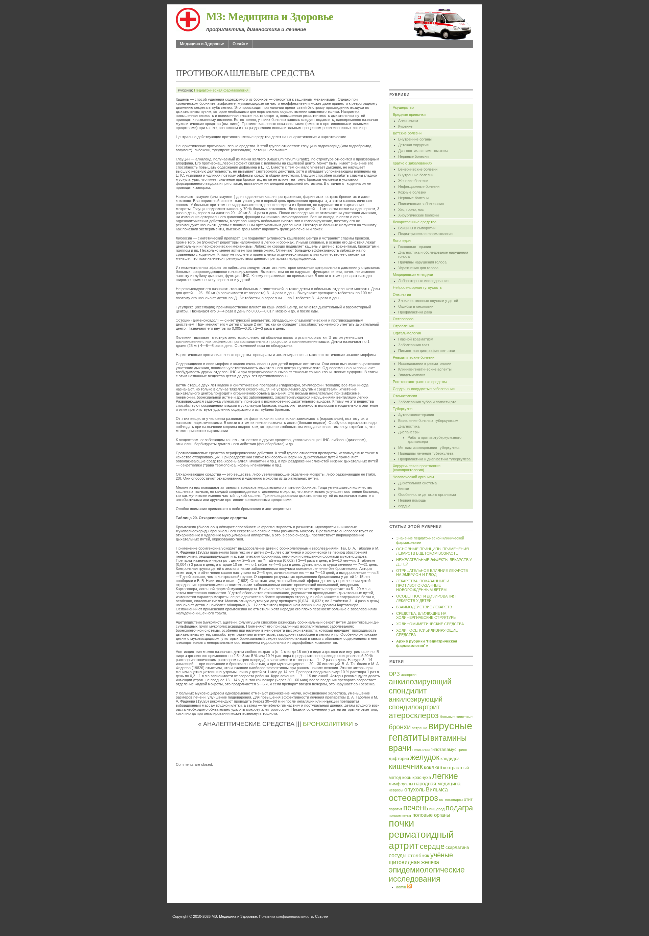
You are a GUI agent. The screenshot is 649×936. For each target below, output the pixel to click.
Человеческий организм (413, 477)
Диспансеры (408, 432)
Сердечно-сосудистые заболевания (424, 389)
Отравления (403, 326)
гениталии (421, 750)
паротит (395, 809)
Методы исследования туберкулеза (428, 448)
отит (468, 799)
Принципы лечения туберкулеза (425, 453)
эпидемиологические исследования (427, 874)
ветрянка (419, 728)
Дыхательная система (417, 483)
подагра (459, 808)
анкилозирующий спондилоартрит (415, 703)
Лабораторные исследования (423, 281)
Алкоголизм (408, 121)
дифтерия (399, 758)
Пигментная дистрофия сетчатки (426, 351)
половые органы (431, 815)
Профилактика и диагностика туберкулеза (434, 459)
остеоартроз (413, 798)
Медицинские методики (413, 275)
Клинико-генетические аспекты (425, 369)
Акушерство (403, 107)
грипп (462, 750)
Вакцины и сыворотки (416, 228)
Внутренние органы (415, 139)
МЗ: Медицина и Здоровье (270, 16)
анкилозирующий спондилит (420, 686)
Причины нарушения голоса (422, 262)
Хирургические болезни (418, 215)
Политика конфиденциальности (286, 916)
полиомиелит (400, 815)
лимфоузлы (401, 783)
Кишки (403, 489)
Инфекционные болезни (418, 186)
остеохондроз (451, 800)
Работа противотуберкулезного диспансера (434, 439)
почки (401, 823)
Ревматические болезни (413, 357)
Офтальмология (407, 333)
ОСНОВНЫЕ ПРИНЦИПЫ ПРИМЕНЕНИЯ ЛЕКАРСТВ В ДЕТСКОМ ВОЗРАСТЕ (432, 551)
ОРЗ (394, 674)
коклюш (433, 767)
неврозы (396, 790)
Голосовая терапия (414, 247)
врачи (400, 748)
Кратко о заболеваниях (412, 163)
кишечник (406, 766)
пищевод (436, 809)
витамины (448, 738)
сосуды (398, 855)
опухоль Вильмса (426, 789)
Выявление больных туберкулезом (428, 421)
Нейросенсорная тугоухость (417, 287)
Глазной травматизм (415, 339)
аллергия (408, 675)
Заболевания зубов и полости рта (427, 402)
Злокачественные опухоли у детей (428, 301)
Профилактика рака (415, 312)
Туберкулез (402, 409)
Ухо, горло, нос (411, 209)
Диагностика (408, 426)
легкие (445, 776)
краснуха (421, 777)
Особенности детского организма (427, 494)
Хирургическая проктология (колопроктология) (416, 468)
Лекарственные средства (414, 222)
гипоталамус (444, 749)
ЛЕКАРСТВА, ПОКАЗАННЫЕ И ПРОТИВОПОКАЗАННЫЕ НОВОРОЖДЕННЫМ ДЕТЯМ (422, 585)
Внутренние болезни (415, 175)
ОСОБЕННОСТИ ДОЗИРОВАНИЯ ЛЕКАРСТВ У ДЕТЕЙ (426, 598)
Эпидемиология (411, 375)
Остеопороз (403, 319)
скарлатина (457, 847)
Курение (405, 126)
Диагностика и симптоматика (423, 151)
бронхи (400, 727)
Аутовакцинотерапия (416, 415)
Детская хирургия (413, 145)
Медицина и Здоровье (202, 44)
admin (401, 887)
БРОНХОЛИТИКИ (328, 723)
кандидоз (449, 758)
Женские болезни (413, 181)
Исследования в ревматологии (424, 363)
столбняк (418, 855)
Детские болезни (407, 133)
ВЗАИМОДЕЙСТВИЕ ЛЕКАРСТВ (424, 607)
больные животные (456, 717)
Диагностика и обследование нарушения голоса (433, 254)
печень (415, 807)
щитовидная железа (414, 862)
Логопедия (402, 240)
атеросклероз (414, 715)
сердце (404, 506)
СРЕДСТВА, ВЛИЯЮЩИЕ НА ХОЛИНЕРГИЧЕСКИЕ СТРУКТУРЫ (426, 615)
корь (406, 777)
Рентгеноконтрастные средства (420, 382)
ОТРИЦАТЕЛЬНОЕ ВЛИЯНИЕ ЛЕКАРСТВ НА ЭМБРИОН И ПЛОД (432, 572)
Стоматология (405, 396)
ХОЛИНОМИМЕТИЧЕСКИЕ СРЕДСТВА (430, 624)
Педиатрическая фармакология (221, 90)
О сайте (240, 44)
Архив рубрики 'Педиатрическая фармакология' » (426, 643)
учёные (441, 855)
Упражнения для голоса (418, 268)
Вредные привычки (409, 114)
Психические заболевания (421, 204)
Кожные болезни (412, 192)
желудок (424, 757)
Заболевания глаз (413, 345)
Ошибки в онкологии (415, 306)
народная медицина (437, 783)
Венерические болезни (417, 169)
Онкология (402, 295)
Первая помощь (412, 500)
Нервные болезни (413, 156)
